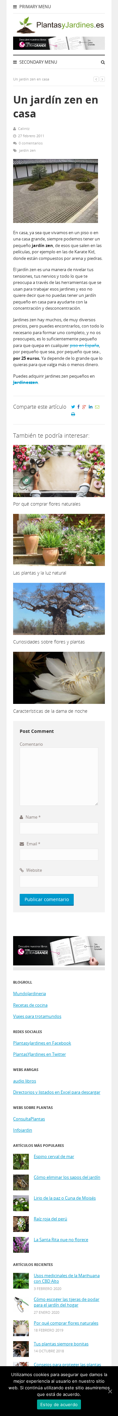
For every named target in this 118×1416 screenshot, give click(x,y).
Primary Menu (34, 7)
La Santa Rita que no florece (61, 1240)
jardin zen (27, 150)
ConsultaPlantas (29, 1119)
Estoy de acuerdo (59, 1404)
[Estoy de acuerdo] (110, 1391)
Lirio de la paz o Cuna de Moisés (65, 1198)
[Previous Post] (96, 79)
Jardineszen (25, 382)
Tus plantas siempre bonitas (61, 1344)
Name (33, 817)
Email (33, 844)
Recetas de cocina (30, 1005)
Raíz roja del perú (50, 1219)
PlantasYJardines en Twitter (39, 1054)
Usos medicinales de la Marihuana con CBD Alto (67, 1278)
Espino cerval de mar (54, 1156)
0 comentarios (31, 143)
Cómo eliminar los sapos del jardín (67, 1177)
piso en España (84, 345)
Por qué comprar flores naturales (66, 1323)
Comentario (31, 744)
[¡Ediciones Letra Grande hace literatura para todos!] (59, 48)
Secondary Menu (37, 62)
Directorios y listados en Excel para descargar (56, 1092)
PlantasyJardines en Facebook (42, 1043)
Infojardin (22, 1130)
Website (33, 870)
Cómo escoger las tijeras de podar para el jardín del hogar (66, 1302)
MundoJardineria (29, 993)
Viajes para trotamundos (37, 1016)
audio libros (24, 1081)
